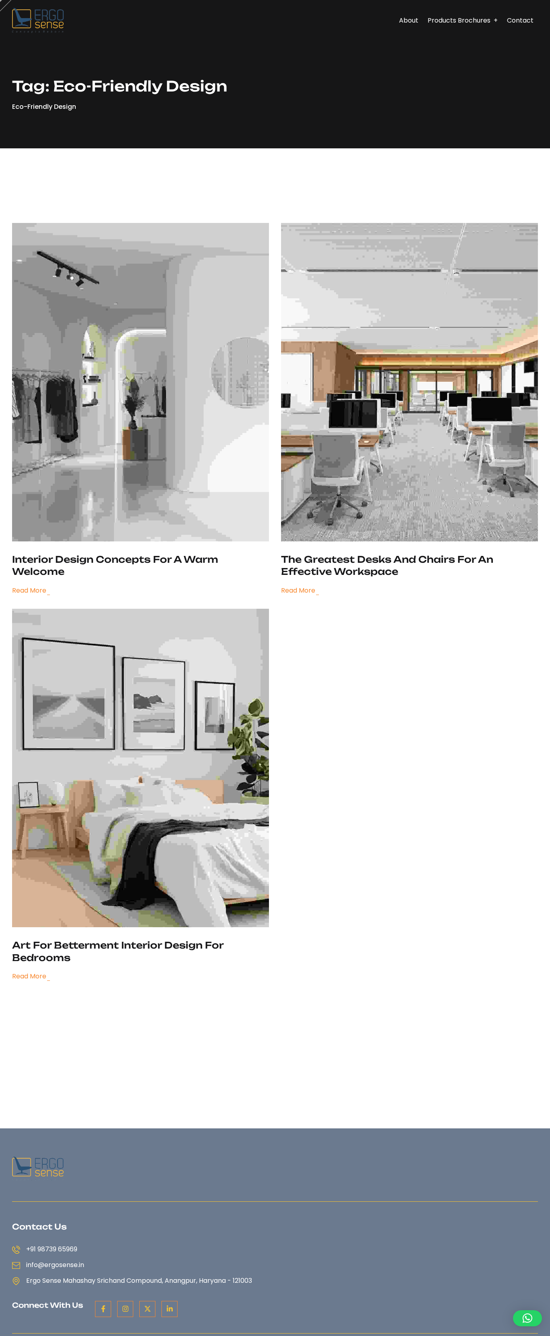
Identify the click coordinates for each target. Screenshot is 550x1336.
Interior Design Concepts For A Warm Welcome (115, 566)
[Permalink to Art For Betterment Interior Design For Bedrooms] (153, 767)
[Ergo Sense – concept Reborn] (38, 20)
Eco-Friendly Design (44, 106)
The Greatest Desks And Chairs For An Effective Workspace (387, 566)
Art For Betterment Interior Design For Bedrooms (117, 952)
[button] (527, 1318)
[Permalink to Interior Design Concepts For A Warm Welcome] (153, 381)
